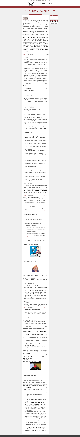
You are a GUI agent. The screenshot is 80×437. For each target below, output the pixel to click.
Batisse (26, 317)
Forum (47, 6)
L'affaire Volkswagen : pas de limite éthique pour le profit (34, 380)
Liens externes (42, 6)
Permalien (46, 83)
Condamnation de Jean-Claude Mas (30, 375)
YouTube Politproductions (34, 0)
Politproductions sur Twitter (42, 0)
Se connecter (24, 54)
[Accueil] (31, 3)
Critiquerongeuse (26, 57)
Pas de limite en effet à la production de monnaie (32, 96)
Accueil (33, 6)
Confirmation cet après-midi (29, 132)
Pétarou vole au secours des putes (30, 262)
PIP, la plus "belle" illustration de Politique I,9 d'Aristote (33, 328)
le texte (39, 202)
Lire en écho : (25, 85)
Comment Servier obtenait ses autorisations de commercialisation (35, 275)
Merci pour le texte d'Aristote (28, 207)
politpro (27, 106)
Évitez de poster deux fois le (29, 107)
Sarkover (26, 95)
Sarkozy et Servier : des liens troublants (32, 309)
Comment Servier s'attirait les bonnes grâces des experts (30, 278)
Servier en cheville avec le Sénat (30, 283)
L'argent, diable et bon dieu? (28, 318)
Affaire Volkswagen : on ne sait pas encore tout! (33, 389)
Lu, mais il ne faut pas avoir (29, 90)
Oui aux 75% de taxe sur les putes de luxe (30, 244)
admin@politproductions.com (54, 23)
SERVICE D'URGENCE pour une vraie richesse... (31, 197)
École (49, 0)
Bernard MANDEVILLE (36, 354)
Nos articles (37, 6)
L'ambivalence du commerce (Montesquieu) (33, 223)
